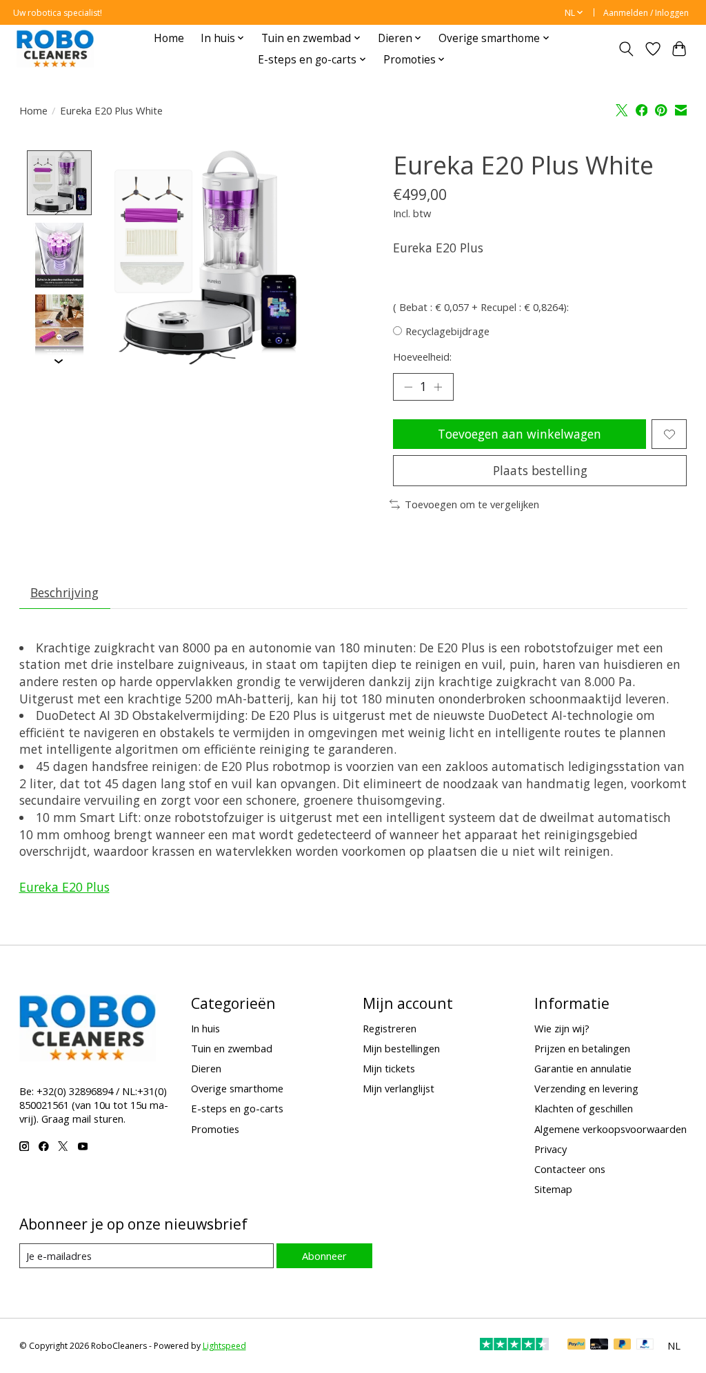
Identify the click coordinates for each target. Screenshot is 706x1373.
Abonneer (324, 1256)
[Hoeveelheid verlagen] (408, 387)
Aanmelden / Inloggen (646, 13)
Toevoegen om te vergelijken (472, 504)
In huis (205, 1028)
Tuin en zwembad (231, 1048)
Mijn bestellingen (401, 1048)
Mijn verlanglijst (398, 1088)
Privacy (550, 1149)
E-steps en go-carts (237, 1108)
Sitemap (553, 1189)
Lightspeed (224, 1346)
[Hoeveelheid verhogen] (437, 387)
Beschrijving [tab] (64, 592)
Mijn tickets (389, 1068)
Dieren (206, 1068)
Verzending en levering (586, 1088)
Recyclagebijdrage (447, 331)
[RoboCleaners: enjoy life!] (55, 49)
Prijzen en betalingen (582, 1048)
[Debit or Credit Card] (599, 1345)
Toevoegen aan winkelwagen (519, 433)
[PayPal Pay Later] (623, 1345)
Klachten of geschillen (583, 1108)
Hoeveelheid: (422, 356)
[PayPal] (576, 1345)
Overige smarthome (237, 1088)
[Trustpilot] (514, 1345)
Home (169, 38)
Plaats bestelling (540, 470)
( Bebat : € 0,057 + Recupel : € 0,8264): (481, 307)
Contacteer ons (569, 1169)
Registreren (389, 1028)
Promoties (215, 1129)
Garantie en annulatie (583, 1068)
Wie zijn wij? (561, 1028)
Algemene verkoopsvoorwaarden (610, 1129)
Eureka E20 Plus (64, 887)
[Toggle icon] (626, 49)
